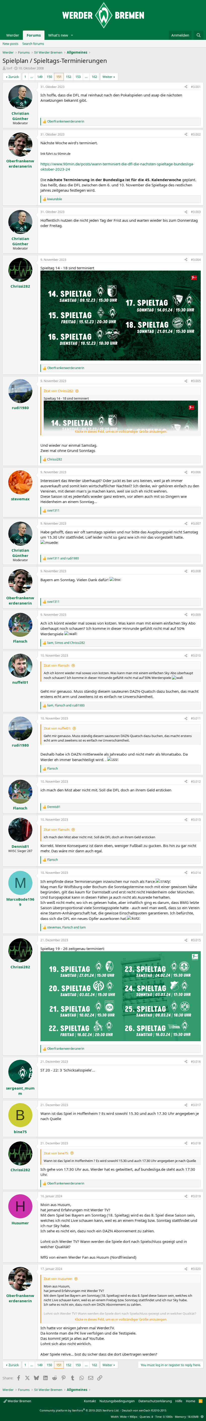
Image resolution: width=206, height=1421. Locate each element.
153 (78, 76)
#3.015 (196, 940)
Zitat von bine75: (56, 1153)
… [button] (31, 76)
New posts (10, 43)
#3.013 (196, 819)
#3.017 (196, 1105)
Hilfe (178, 1401)
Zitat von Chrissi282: (59, 391)
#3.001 (196, 87)
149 (39, 76)
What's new (58, 35)
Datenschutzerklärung (155, 1401)
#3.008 (196, 571)
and (63, 558)
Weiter (107, 76)
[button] (72, 35)
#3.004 (196, 260)
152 (68, 76)
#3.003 (196, 212)
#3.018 (196, 1143)
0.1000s (168, 1416)
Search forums (33, 43)
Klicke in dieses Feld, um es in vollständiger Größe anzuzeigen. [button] (121, 431)
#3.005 (196, 381)
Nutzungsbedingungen (117, 1401)
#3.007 (196, 523)
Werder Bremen (19, 1401)
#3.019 (196, 1196)
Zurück (14, 76)
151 (59, 76)
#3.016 (196, 1061)
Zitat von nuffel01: (57, 728)
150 (49, 76)
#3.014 (196, 873)
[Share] (186, 87)
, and (66, 643)
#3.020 (196, 1269)
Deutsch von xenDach (144, 1410)
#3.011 (196, 718)
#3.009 (196, 615)
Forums (34, 35)
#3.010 (196, 655)
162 (94, 76)
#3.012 (196, 781)
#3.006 (196, 472)
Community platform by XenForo (79, 1410)
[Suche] (198, 35)
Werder (12, 35)
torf (9, 68)
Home (190, 1401)
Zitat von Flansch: (57, 665)
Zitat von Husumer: (58, 1278)
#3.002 (196, 134)
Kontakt (90, 1401)
